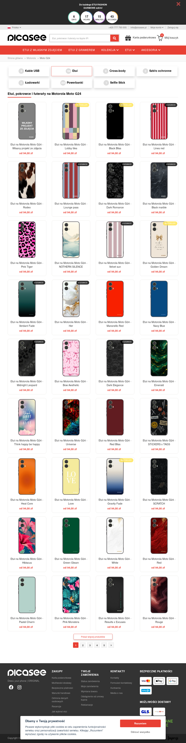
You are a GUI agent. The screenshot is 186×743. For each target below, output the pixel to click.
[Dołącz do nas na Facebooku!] (11, 687)
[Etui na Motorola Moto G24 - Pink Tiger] (27, 240)
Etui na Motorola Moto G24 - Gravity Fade (115, 501)
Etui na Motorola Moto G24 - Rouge (159, 620)
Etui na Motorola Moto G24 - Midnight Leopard (27, 383)
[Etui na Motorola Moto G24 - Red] (159, 536)
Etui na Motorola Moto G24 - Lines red (159, 146)
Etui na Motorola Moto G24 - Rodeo (27, 205)
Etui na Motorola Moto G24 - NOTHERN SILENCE (71, 264)
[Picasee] (27, 37)
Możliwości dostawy (61, 682)
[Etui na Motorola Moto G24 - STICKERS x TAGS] (159, 417)
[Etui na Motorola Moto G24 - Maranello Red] (115, 299)
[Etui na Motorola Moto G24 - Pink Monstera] (71, 595)
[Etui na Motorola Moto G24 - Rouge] (159, 595)
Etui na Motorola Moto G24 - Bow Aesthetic (71, 383)
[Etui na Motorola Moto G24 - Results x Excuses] (115, 595)
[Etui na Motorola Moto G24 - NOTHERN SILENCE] (71, 240)
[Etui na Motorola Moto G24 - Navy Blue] (159, 299)
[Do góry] (5, 738)
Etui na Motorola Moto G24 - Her (71, 324)
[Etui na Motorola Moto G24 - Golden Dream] (159, 240)
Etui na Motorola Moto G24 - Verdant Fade (27, 324)
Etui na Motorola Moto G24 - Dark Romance (115, 205)
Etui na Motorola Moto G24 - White (115, 560)
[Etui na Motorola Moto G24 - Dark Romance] (115, 180)
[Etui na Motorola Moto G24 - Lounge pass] (71, 180)
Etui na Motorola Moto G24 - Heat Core (27, 501)
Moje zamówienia (89, 686)
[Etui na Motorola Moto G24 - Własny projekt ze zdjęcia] (27, 121)
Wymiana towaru (89, 691)
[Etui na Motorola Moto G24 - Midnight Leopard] (27, 358)
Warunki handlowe (61, 692)
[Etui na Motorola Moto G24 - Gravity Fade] (115, 476)
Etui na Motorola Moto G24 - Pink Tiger (27, 264)
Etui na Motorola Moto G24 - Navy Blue (159, 324)
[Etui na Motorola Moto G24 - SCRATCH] (159, 476)
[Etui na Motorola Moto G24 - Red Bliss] (115, 417)
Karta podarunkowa (61, 677)
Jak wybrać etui (59, 711)
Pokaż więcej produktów (93, 636)
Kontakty (114, 677)
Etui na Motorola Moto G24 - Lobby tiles (71, 146)
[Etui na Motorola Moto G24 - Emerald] (159, 358)
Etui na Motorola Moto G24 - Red (159, 560)
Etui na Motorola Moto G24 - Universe (71, 442)
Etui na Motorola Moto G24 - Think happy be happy (27, 442)
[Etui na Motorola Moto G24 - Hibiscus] (27, 536)
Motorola (31, 58)
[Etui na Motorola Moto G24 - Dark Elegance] (115, 358)
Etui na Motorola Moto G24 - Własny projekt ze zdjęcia (27, 146)
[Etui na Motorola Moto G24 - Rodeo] (27, 180)
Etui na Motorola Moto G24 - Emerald (159, 383)
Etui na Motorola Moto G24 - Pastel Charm (27, 620)
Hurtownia (115, 687)
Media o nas (116, 692)
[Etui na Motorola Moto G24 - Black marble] (159, 180)
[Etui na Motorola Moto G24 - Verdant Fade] (27, 299)
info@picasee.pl (139, 27)
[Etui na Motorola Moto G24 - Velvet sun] (115, 240)
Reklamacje (87, 704)
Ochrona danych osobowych (60, 699)
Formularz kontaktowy (121, 682)
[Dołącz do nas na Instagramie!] (19, 687)
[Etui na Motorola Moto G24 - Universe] (71, 417)
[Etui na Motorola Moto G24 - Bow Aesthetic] (71, 358)
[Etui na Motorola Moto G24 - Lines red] (159, 121)
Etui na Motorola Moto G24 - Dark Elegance (115, 383)
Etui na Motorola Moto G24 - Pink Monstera (71, 620)
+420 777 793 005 (117, 27)
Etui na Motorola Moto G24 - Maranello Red (115, 324)
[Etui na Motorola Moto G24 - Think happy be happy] (27, 417)
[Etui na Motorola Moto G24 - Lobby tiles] (71, 121)
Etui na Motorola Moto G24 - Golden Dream (159, 264)
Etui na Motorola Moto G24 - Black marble (159, 205)
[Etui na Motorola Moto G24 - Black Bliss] (115, 121)
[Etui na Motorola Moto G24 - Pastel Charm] (27, 595)
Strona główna (15, 58)
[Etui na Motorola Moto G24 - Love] (71, 476)
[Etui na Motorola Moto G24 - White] (115, 536)
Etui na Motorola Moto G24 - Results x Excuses (115, 620)
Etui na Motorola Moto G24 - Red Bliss (115, 442)
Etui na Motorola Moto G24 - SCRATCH (159, 501)
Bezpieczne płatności (62, 687)
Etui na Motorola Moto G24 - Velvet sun (115, 264)
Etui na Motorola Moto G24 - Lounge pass (71, 205)
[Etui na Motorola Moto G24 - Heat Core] (27, 476)
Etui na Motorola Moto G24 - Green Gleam (71, 560)
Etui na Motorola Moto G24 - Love (71, 501)
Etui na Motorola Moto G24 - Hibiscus (27, 560)
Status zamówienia (90, 681)
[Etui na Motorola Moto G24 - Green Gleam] (71, 536)
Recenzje (56, 706)
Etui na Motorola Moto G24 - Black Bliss (115, 146)
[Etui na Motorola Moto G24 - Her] (71, 299)
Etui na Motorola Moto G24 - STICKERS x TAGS (159, 442)
